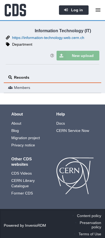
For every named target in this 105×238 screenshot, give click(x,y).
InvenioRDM (35, 225)
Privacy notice (23, 145)
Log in (76, 10)
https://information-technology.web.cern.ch (48, 37)
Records (21, 77)
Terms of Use (90, 234)
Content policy (89, 216)
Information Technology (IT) (63, 30)
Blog (15, 130)
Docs (60, 123)
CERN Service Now (72, 130)
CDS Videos (21, 173)
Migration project (25, 138)
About (16, 123)
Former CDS (22, 193)
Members (22, 87)
